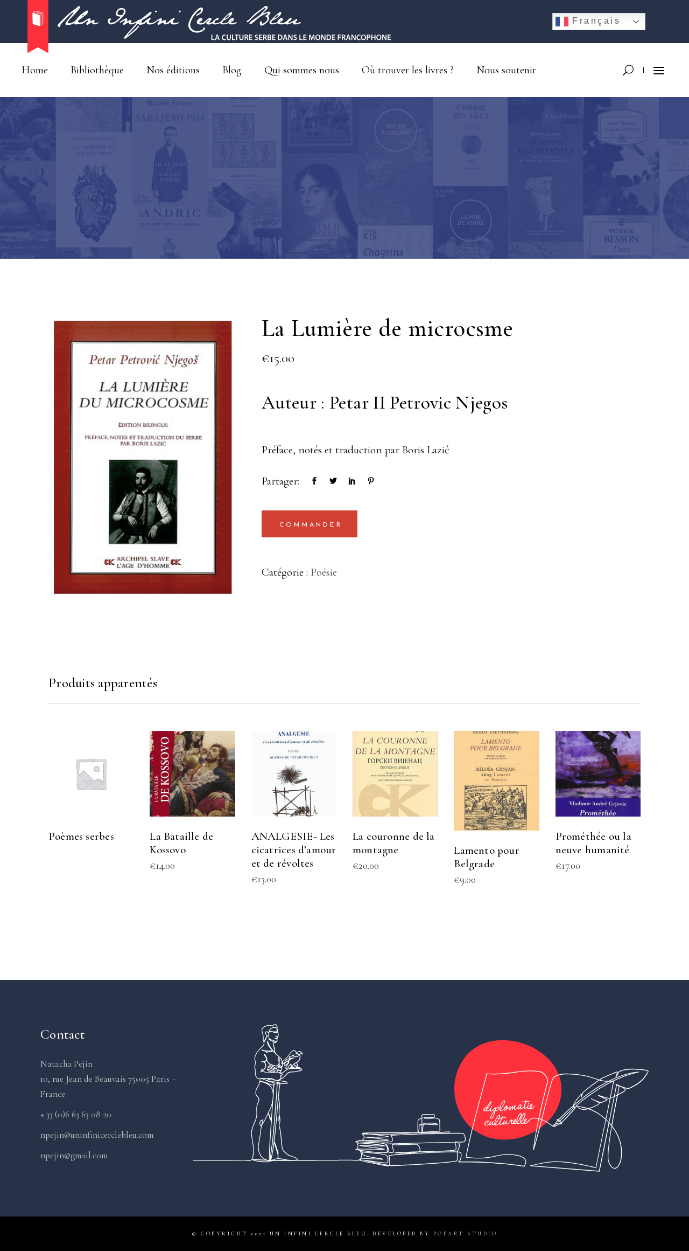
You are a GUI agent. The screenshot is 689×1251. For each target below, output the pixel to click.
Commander (310, 525)
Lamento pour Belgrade (486, 857)
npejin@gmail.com (74, 1155)
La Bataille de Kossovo (181, 843)
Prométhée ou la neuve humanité (593, 843)
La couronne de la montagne (394, 843)
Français (594, 20)
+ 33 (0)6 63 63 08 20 (75, 1114)
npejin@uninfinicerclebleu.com (96, 1135)
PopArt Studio (465, 1234)
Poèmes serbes (81, 836)
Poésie (324, 572)
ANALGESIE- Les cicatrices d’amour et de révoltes (293, 850)
